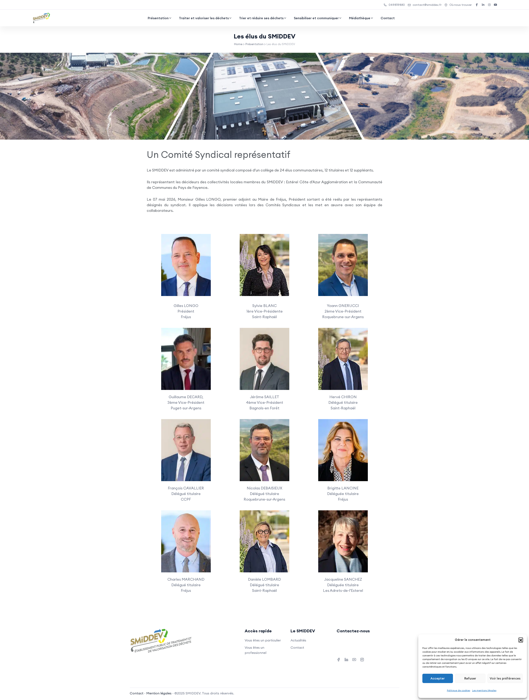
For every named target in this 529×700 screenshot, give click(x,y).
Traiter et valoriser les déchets (204, 18)
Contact (388, 18)
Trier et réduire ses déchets (261, 18)
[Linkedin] (346, 659)
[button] (521, 640)
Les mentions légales (484, 690)
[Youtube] (354, 659)
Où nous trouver (460, 5)
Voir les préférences (505, 678)
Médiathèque (359, 18)
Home (238, 44)
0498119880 (397, 5)
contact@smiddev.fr (427, 5)
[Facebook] (338, 659)
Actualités (298, 640)
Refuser (470, 678)
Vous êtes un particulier (263, 640)
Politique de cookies (458, 690)
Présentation (158, 18)
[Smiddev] (41, 18)
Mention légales (159, 693)
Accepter (437, 678)
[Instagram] (362, 659)
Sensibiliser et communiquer (316, 18)
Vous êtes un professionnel (255, 650)
